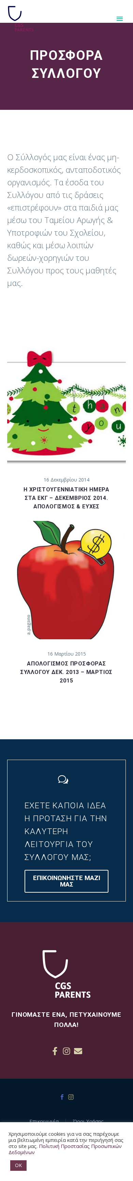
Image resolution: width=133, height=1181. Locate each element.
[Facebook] (62, 1097)
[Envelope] (78, 1051)
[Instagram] (66, 1051)
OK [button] (18, 1165)
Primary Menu (120, 19)
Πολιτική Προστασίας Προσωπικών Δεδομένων (65, 1149)
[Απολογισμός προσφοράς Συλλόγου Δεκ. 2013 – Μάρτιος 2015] (66, 580)
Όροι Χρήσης (88, 1121)
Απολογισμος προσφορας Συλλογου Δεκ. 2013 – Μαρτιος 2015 (66, 672)
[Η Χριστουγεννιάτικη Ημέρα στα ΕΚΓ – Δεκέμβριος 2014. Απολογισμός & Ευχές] (66, 406)
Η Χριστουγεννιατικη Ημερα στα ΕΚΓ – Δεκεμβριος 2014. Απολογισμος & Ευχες (66, 498)
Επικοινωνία (44, 1121)
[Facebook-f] (55, 1051)
